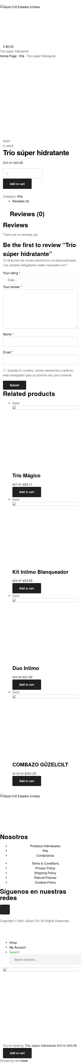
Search (75, 959)
